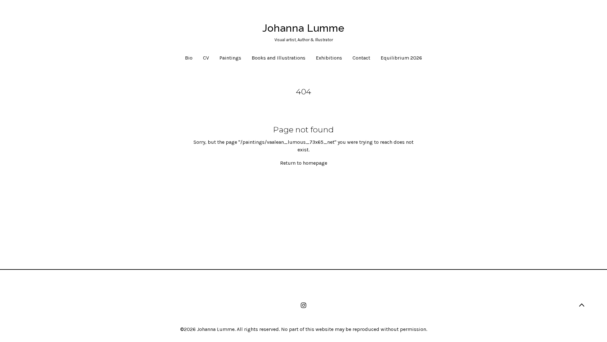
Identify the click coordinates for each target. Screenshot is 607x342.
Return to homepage (303, 163)
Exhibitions (329, 58)
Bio (189, 58)
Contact (361, 58)
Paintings (230, 58)
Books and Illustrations (278, 58)
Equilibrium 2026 (401, 58)
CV (206, 58)
